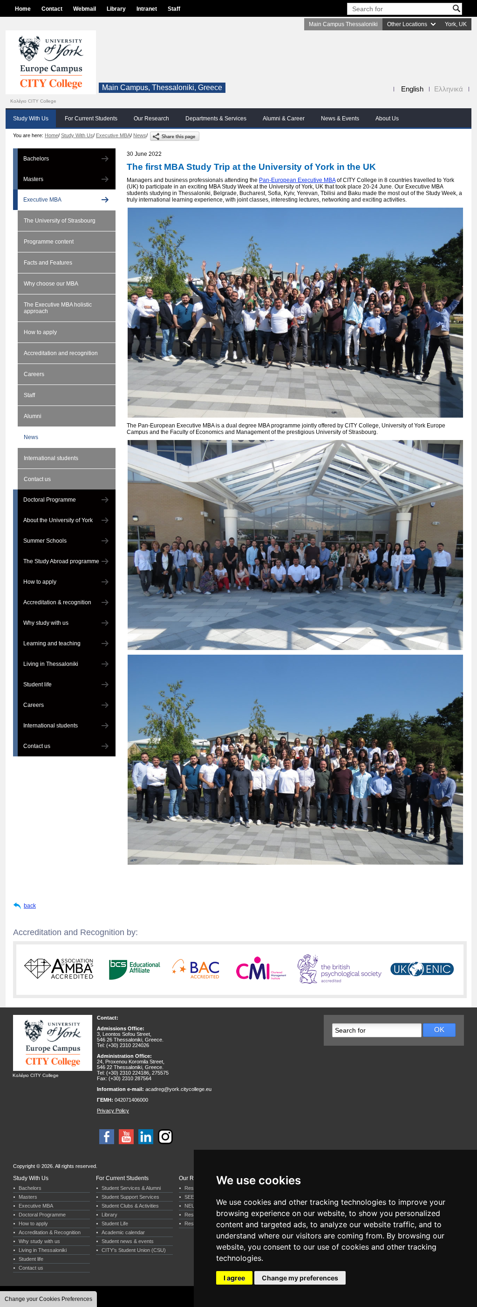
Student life (37, 684)
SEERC (193, 1197)
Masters (33, 179)
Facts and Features (48, 262)
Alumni (32, 416)
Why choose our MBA (51, 283)
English (412, 89)
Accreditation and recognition (61, 353)
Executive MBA (113, 135)
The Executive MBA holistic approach (58, 308)
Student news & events (128, 1241)
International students (51, 458)
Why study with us (45, 623)
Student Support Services (130, 1197)
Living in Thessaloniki (50, 664)
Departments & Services (215, 118)
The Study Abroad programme (61, 561)
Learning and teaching (52, 643)
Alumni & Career (284, 118)
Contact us (37, 479)
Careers (34, 374)
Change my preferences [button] (300, 1278)
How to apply (40, 332)
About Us (387, 118)
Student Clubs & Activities (130, 1206)
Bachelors (36, 158)
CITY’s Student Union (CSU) (134, 1250)
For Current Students (91, 118)
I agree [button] (234, 1278)
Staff (174, 9)
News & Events (340, 118)
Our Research (151, 118)
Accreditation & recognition (57, 602)
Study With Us (30, 118)
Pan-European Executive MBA (297, 180)
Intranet (146, 9)
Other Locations (407, 24)
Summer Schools (45, 541)
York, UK (456, 24)
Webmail (84, 9)
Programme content (49, 241)
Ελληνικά (448, 89)
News (139, 135)
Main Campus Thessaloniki (343, 24)
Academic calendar (123, 1232)
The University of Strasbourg (59, 220)
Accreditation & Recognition (50, 1232)
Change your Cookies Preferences (48, 1299)
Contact (51, 9)
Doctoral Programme (49, 499)
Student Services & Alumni (131, 1188)
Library (116, 9)
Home (23, 9)
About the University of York (58, 520)
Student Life (115, 1223)
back (30, 905)
